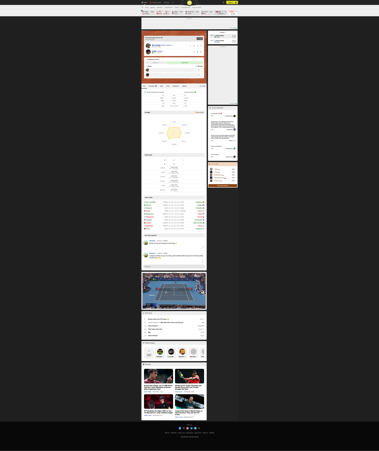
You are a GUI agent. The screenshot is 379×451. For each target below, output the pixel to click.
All (233, 14)
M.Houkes (199, 208)
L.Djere (199, 214)
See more (147, 266)
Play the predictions (222, 185)
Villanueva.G (150, 217)
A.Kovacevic (198, 220)
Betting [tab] (184, 86)
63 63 (166, 228)
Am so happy (215, 154)
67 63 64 (183, 211)
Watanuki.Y (149, 225)
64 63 (166, 208)
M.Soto (200, 217)
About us (167, 433)
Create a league (149, 355)
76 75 (182, 228)
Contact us (205, 433)
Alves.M (148, 205)
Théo (215, 172)
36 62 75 (165, 214)
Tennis (145, 2)
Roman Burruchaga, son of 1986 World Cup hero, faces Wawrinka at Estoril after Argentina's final (158, 387)
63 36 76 (165, 225)
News (147, 7)
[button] (173, 2)
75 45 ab (165, 202)
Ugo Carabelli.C (151, 202)
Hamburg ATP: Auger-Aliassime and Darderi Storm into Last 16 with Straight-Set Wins (188, 387)
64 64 (166, 217)
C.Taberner (198, 202)
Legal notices (197, 433)
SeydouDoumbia (219, 177)
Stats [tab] (161, 86)
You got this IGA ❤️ (216, 113)
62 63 (166, 220)
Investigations (185, 7)
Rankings (159, 7)
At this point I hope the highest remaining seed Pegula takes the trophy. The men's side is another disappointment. (223, 137)
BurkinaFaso (217, 175)
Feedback (211, 433)
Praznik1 (216, 180)
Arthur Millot (147, 391)
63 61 (182, 214)
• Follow (165, 240)
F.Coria (200, 211)
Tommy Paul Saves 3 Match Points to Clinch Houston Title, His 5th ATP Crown (189, 412)
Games (152, 7)
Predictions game (156, 2)
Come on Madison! (216, 146)
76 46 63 (165, 205)
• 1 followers (159, 240)
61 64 (166, 211)
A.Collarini (199, 228)
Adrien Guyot (179, 391)
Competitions (168, 7)
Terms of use (181, 433)
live (231, 11)
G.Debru (199, 205)
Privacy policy (189, 433)
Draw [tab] (167, 86)
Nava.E (148, 211)
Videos (177, 7)
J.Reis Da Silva (197, 222)
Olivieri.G (149, 208)
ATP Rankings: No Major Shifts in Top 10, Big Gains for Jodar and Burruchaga (158, 412)
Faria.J (148, 228)
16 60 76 (165, 222)
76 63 (182, 202)
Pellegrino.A (150, 214)
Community (166, 2)
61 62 (182, 217)
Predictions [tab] (176, 86)
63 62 (182, 208)
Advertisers (174, 433)
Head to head (196, 7)
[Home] (142, 7)
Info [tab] (144, 86)
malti (215, 169)
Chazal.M (149, 220)
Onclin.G (148, 222)
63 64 (182, 220)
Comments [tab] (152, 86)
